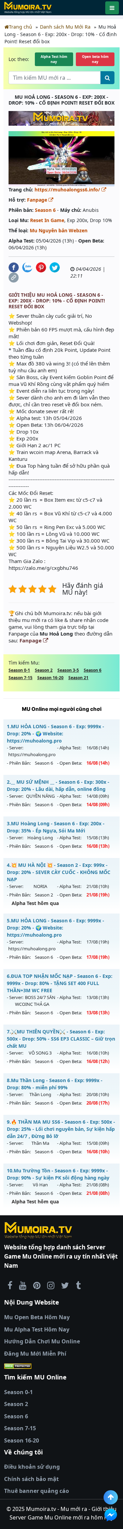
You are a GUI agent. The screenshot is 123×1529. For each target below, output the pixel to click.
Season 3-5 (68, 670)
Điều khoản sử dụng (32, 1466)
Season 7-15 (20, 678)
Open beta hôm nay (95, 59)
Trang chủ (20, 27)
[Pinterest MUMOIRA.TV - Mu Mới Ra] (36, 1285)
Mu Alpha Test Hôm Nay (36, 1329)
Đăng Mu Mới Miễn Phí (35, 1353)
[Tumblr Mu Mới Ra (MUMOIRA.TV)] (78, 1285)
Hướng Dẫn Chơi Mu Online (42, 1341)
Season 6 (45, 210)
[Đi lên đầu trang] (111, 1497)
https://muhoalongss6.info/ (68, 189)
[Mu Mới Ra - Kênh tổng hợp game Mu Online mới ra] (22, 1285)
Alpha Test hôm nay (54, 59)
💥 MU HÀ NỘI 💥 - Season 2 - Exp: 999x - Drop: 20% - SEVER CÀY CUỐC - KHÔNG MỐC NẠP (58, 872)
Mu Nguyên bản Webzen (58, 230)
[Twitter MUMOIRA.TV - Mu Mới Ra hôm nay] (65, 1285)
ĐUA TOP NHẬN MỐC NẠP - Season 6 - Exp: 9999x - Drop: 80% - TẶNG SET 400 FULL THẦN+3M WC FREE (59, 983)
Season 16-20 (50, 678)
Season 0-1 (19, 670)
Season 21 (78, 678)
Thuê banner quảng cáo (36, 1491)
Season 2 (44, 670)
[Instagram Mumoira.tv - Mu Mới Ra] (50, 1285)
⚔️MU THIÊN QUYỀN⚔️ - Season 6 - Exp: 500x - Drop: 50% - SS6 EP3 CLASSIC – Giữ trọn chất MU (61, 1038)
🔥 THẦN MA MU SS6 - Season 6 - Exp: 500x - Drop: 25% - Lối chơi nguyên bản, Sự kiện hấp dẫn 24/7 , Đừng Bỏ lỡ (61, 1129)
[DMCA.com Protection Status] (61, 1365)
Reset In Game (47, 220)
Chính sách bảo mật (31, 1479)
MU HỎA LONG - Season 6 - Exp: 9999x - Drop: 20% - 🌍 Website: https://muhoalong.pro (55, 733)
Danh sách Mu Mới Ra (65, 27)
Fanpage (38, 200)
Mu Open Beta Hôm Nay (37, 1317)
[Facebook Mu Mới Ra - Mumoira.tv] (10, 1285)
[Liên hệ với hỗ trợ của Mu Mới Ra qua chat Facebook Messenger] (111, 1515)
